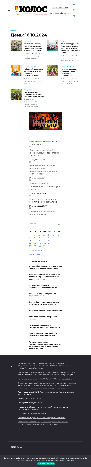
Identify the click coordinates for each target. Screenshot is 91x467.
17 (44, 240)
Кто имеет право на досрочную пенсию (43, 318)
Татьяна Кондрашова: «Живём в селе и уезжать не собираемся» (70, 72)
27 (59, 243)
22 (35, 243)
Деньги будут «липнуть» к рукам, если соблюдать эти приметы (44, 303)
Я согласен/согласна (46, 464)
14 (30, 240)
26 (54, 243)
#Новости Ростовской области (43, 142)
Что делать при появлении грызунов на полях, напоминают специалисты (34, 95)
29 (35, 246)
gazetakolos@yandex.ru (60, 13)
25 (49, 243)
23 (40, 243)
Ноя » (37, 254)
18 (49, 240)
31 (44, 246)
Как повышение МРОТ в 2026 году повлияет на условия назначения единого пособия (44, 277)
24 (44, 243)
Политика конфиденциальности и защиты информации (41, 418)
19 (53, 240)
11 (48, 237)
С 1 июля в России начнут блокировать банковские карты (43, 286)
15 (35, 240)
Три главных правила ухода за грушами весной (42, 295)
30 (40, 246)
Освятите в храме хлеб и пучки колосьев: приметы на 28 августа (44, 153)
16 (39, 240)
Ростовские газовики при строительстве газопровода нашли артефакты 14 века (33, 47)
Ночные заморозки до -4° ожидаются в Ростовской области (44, 326)
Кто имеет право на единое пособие (45, 310)
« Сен (31, 254)
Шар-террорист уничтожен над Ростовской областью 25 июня (43, 335)
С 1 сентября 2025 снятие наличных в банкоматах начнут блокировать (45, 267)
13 (58, 237)
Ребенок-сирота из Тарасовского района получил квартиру (45, 186)
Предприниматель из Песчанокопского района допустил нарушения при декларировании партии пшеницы (45, 345)
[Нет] (88, 461)
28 (30, 246)
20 (59, 240)
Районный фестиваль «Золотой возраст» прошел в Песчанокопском (33, 72)
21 (30, 243)
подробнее (49, 458)
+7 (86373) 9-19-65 (60, 8)
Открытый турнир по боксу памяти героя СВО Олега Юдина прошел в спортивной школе (70, 48)
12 (53, 237)
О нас (12, 365)
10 (44, 237)
